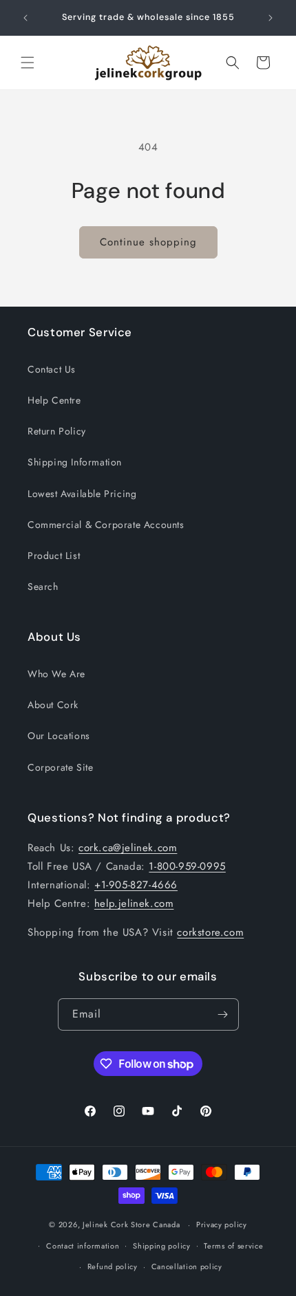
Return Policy (57, 431)
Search (43, 586)
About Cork (53, 705)
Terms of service (233, 1245)
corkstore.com (210, 932)
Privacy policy (221, 1224)
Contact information (82, 1245)
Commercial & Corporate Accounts (106, 524)
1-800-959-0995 (187, 866)
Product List (54, 555)
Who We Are (56, 674)
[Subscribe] (223, 1014)
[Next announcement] (270, 18)
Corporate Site (60, 767)
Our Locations (59, 736)
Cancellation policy (186, 1266)
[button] (27, 62)
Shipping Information (75, 462)
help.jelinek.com (134, 903)
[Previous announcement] (25, 18)
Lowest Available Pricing (82, 494)
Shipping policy (162, 1245)
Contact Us (52, 369)
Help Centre (54, 400)
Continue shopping (148, 242)
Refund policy (112, 1266)
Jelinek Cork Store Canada (131, 1224)
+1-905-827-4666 (136, 884)
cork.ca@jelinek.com (127, 847)
